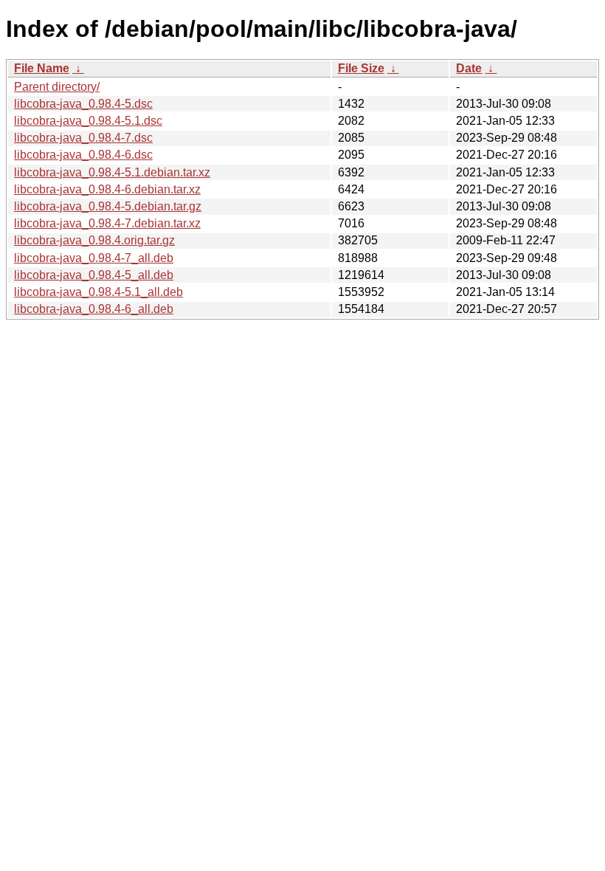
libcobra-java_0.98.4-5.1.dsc (88, 120)
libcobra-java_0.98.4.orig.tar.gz (94, 240)
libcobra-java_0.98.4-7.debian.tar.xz (107, 223)
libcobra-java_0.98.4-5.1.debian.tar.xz (112, 172)
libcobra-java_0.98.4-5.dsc (83, 103)
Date (469, 68)
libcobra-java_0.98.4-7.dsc (83, 137)
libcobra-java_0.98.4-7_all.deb (93, 258)
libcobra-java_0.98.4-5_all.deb (93, 275)
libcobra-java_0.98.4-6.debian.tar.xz (107, 189)
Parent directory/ (57, 86)
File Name (41, 68)
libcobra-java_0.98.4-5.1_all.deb (98, 292)
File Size (361, 68)
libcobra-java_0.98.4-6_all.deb (93, 309)
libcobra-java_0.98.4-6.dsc (83, 154)
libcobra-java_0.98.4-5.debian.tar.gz (107, 206)
